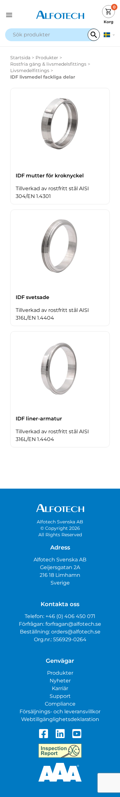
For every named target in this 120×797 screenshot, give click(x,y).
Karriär (60, 688)
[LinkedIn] (60, 733)
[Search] (94, 35)
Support (60, 696)
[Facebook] (43, 733)
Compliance (60, 704)
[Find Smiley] (60, 751)
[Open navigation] (19, 15)
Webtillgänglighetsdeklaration (60, 719)
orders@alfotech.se (75, 632)
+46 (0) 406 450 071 (70, 616)
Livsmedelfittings (29, 70)
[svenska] (109, 35)
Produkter (47, 58)
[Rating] (60, 772)
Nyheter (60, 681)
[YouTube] (77, 733)
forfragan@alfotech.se (73, 624)
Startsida (20, 58)
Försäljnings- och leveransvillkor (60, 711)
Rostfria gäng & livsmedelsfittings (48, 64)
